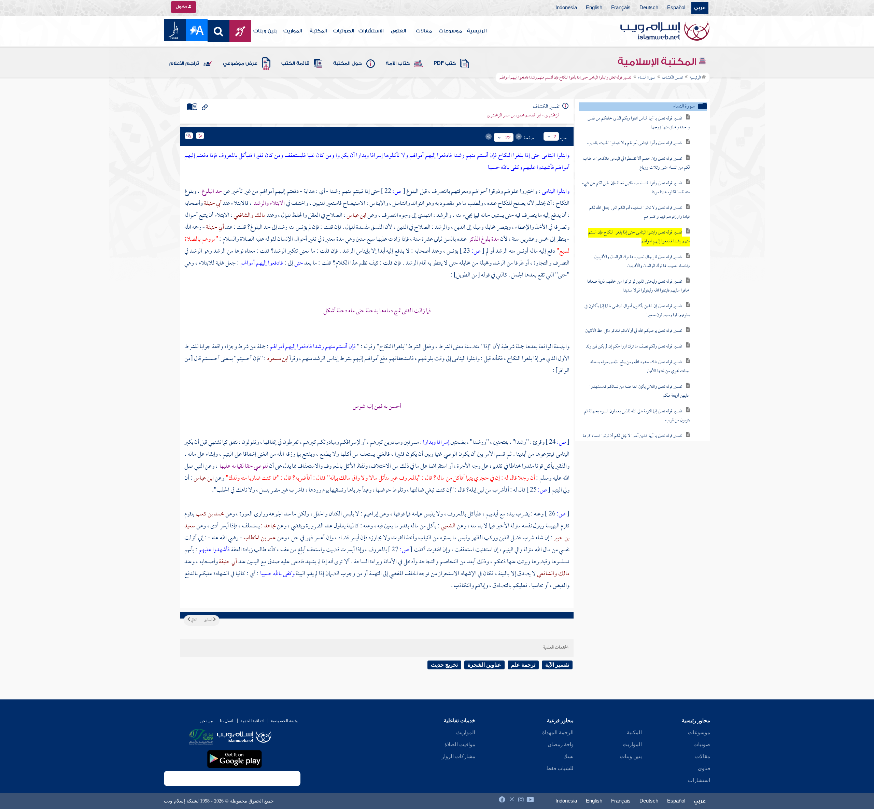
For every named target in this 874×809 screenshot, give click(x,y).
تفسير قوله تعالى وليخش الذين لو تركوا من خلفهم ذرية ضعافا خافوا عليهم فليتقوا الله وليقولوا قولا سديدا (638, 286)
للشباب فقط (560, 768)
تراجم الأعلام (184, 63)
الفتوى (398, 31)
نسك (568, 756)
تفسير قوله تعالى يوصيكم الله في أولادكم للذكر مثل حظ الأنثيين (633, 331)
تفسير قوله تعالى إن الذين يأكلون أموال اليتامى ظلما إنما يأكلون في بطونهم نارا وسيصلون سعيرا (637, 310)
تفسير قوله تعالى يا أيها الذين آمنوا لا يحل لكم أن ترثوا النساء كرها (632, 436)
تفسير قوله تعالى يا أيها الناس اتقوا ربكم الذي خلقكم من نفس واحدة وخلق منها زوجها (639, 123)
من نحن (206, 721)
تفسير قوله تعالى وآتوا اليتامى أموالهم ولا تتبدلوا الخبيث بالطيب (634, 143)
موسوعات (450, 31)
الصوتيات (343, 31)
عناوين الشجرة (484, 665)
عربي (700, 8)
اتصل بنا (226, 721)
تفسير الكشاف (672, 77)
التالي (193, 620)
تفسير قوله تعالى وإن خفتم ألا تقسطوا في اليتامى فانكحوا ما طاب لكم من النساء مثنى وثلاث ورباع (636, 163)
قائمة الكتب (295, 63)
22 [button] (508, 137)
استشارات (699, 780)
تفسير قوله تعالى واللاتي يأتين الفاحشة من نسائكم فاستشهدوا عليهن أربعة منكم (640, 391)
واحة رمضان (561, 744)
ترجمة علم (523, 665)
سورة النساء (646, 77)
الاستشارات (370, 31)
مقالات (424, 31)
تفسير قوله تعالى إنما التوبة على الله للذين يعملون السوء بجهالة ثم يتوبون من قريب (637, 416)
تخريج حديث (444, 665)
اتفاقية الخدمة (252, 721)
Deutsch (648, 8)
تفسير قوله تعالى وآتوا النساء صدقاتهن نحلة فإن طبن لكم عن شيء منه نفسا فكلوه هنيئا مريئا (636, 188)
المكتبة (318, 31)
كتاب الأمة (398, 63)
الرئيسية (477, 31)
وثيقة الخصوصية (284, 721)
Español (676, 8)
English (594, 8)
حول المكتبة (347, 63)
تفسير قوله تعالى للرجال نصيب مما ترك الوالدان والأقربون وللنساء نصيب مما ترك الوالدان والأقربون (642, 261)
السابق (208, 620)
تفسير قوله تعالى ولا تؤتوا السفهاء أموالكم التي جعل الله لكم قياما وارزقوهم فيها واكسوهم (639, 212)
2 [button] (554, 136)
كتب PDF (445, 63)
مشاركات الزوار (458, 756)
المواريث (292, 31)
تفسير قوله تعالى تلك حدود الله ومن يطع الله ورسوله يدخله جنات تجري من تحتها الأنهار (640, 366)
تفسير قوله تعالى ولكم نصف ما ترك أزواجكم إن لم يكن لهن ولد (634, 347)
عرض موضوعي (240, 63)
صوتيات (701, 744)
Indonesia (566, 8)
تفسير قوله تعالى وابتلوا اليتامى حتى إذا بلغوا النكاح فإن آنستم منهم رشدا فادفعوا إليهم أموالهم (639, 237)
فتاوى (704, 768)
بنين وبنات (265, 31)
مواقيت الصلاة (460, 744)
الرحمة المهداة (558, 732)
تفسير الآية (557, 665)
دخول (182, 6)
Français (621, 8)
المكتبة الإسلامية (658, 61)
